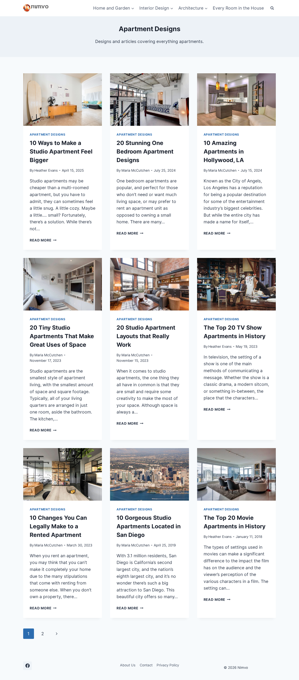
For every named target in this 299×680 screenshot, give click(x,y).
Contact (146, 665)
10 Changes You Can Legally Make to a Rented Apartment (58, 526)
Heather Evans (46, 170)
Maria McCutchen (135, 170)
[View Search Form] (272, 8)
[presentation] (62, 99)
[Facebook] (27, 665)
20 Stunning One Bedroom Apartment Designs (145, 151)
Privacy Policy (168, 665)
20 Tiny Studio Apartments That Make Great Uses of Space (62, 336)
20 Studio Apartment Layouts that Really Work (146, 336)
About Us (127, 665)
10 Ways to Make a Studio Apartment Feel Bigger (61, 151)
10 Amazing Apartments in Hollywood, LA (224, 151)
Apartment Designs (47, 134)
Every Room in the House (238, 8)
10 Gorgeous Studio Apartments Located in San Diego (149, 526)
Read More (43, 240)
